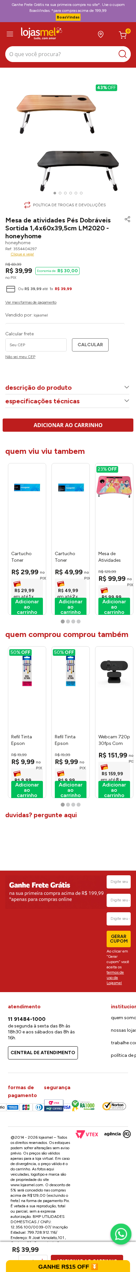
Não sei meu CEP (20, 357)
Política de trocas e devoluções (69, 205)
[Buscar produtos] (124, 54)
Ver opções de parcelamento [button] (68, 303)
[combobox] (68, 55)
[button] (126, 228)
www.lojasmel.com (27, 1185)
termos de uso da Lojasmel (115, 977)
